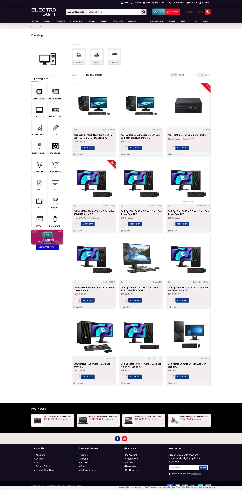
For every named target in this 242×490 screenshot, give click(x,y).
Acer (75, 129)
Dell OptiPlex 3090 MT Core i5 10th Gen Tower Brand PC (94, 289)
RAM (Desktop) (55, 117)
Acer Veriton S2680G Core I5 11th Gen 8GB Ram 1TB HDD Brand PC (140, 136)
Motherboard (55, 98)
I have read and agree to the (186, 473)
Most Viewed (38, 409)
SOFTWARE (39, 226)
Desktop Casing (39, 153)
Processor (39, 98)
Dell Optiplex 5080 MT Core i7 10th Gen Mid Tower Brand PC (188, 289)
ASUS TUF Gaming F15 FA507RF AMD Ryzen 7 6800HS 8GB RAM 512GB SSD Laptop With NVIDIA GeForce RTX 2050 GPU (103, 416)
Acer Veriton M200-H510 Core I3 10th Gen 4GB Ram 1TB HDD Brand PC (93, 136)
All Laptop (39, 117)
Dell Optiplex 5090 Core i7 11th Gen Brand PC (92, 365)
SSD (55, 135)
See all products (46, 247)
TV (39, 208)
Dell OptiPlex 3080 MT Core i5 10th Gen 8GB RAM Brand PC (94, 212)
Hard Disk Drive (39, 135)
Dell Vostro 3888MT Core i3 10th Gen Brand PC (187, 365)
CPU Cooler (55, 153)
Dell (75, 205)
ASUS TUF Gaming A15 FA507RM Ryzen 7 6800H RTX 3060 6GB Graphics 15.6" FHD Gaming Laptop (58, 416)
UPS (39, 190)
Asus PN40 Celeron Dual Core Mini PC (187, 135)
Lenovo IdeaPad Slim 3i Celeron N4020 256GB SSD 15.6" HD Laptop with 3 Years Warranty (195, 416)
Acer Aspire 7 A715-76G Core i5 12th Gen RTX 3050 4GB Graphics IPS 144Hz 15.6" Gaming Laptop (149, 416)
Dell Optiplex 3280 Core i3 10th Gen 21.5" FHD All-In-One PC (139, 289)
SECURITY (39, 171)
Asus (169, 129)
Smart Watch (55, 226)
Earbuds (55, 208)
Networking (55, 171)
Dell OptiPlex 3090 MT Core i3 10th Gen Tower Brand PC (188, 212)
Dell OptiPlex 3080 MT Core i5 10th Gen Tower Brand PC (141, 212)
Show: (200, 75)
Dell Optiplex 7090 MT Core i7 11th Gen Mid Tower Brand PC (141, 365)
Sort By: (174, 75)
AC (55, 190)
